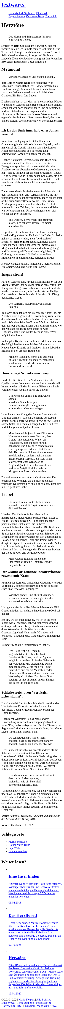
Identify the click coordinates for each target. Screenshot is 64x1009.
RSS (19, 1005)
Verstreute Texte (35, 16)
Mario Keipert (26, 999)
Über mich (51, 16)
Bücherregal (8, 1002)
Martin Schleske (18, 841)
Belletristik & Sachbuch (22, 13)
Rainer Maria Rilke (19, 844)
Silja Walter (15, 848)
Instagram (29, 1005)
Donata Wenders (18, 851)
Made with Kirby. (47, 1005)
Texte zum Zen (25, 1002)
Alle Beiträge (43, 999)
